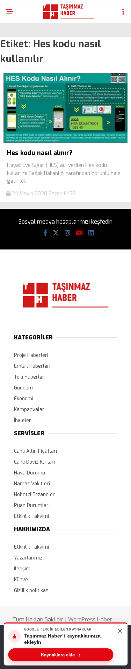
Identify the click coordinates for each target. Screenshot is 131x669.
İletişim (22, 568)
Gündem (23, 388)
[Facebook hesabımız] (45, 233)
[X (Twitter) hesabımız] (56, 233)
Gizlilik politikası (32, 590)
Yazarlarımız (28, 558)
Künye (21, 579)
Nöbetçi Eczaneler (34, 494)
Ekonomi (23, 398)
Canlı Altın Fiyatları (35, 451)
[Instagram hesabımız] (67, 233)
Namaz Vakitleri (32, 483)
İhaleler (22, 420)
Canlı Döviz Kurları (34, 462)
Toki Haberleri (29, 377)
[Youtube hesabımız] (79, 233)
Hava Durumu (29, 473)
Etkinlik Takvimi (31, 516)
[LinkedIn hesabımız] (91, 233)
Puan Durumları (32, 505)
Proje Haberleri (31, 355)
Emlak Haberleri (32, 366)
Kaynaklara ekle (61, 655)
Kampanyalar (29, 409)
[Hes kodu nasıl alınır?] (65, 141)
